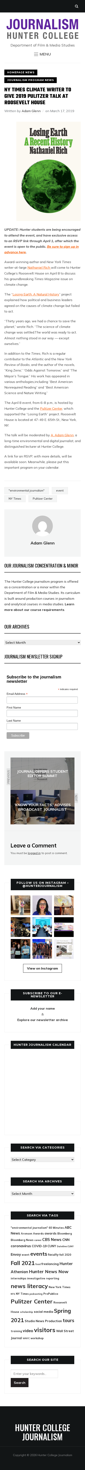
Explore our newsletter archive (42, 1020)
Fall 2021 (23, 1262)
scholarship (26, 1312)
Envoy (16, 1254)
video (28, 1330)
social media (43, 1312)
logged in (34, 853)
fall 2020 (65, 1254)
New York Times (59, 1287)
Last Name (14, 720)
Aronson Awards (32, 1233)
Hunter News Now (48, 1271)
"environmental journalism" (27, 490)
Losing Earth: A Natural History (36, 294)
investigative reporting (43, 1278)
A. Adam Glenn (62, 435)
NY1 (13, 1293)
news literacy (29, 1286)
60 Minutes (56, 1227)
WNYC (26, 1338)
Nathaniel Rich (39, 267)
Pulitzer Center (51, 408)
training (16, 1331)
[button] (42, 54)
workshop (37, 1338)
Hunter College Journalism (42, 1432)
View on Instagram (42, 968)
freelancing (50, 1264)
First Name (14, 707)
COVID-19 (39, 1246)
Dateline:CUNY (65, 1246)
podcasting (36, 1293)
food (38, 1264)
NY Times (15, 498)
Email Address (17, 694)
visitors (44, 1330)
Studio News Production (43, 1321)
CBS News (51, 1239)
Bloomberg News (22, 1240)
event (60, 490)
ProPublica (50, 1293)
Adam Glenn (31, 111)
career (37, 1240)
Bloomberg (64, 1233)
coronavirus (21, 1246)
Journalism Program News (30, 80)
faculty (53, 1255)
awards (51, 1233)
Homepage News (20, 72)
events (38, 1253)
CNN (66, 1240)
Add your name (42, 1008)
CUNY (51, 1246)
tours (68, 1320)
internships (18, 1278)
